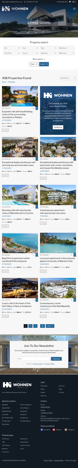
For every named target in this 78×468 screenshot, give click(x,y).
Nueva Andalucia (25, 404)
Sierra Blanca (24, 408)
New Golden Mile (7, 418)
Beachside (5, 424)
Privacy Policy (49, 364)
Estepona (23, 414)
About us (43, 395)
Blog (60, 389)
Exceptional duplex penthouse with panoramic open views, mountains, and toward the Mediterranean (56, 165)
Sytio (74, 460)
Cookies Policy (59, 460)
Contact (61, 392)
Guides (43, 392)
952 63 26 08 (45, 407)
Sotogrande (24, 418)
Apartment (23, 439)
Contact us (58, 127)
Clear (33, 64)
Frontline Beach (25, 421)
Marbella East (6, 411)
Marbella (5, 404)
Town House (6, 445)
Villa (3, 442)
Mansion (5, 448)
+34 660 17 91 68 (46, 413)
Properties (11, 82)
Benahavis (23, 411)
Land (22, 448)
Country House (25, 445)
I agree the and (40, 364)
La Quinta (5, 414)
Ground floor (24, 442)
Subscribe (56, 359)
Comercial (5, 452)
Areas (42, 389)
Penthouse (5, 439)
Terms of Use (38, 364)
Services (62, 386)
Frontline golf (6, 421)
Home (4, 82)
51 (42, 326)
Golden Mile (6, 408)
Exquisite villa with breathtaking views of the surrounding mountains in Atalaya (17, 114)
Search (42, 64)
